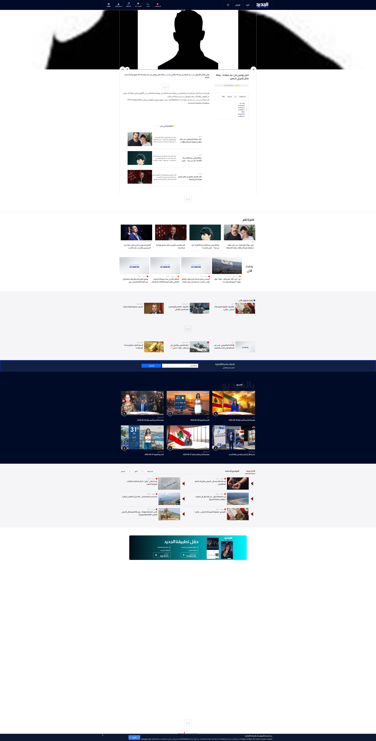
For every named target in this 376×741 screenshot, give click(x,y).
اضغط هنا (144, 739)
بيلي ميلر (191, 75)
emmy (180, 100)
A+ (122, 69)
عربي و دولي (235, 276)
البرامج (237, 5)
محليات (206, 276)
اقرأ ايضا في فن (166, 126)
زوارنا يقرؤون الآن (246, 300)
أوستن (167, 75)
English (109, 6)
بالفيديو (239, 384)
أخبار (247, 5)
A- (127, 69)
